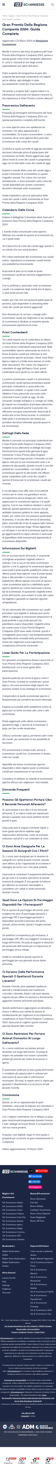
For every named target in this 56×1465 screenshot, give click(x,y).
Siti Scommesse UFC (11, 1236)
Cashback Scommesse (40, 1210)
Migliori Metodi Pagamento (41, 1259)
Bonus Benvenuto (38, 1199)
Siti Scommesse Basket (12, 1221)
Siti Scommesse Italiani (12, 1202)
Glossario (6, 1293)
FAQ (4, 1282)
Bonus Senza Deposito (40, 1213)
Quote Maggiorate (38, 1217)
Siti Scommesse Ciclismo (13, 1232)
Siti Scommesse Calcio (12, 1210)
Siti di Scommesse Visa (40, 1314)
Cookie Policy (40, 1332)
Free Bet (34, 1202)
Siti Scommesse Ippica (12, 1225)
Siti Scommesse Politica (13, 1214)
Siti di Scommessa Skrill (41, 1310)
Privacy (30, 1332)
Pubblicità (6, 1289)
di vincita (28, 1416)
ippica (11, 16)
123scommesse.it (6, 1338)
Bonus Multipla (36, 1206)
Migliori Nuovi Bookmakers (13, 1259)
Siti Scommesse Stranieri (13, 1239)
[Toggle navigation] (3, 4)
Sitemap (5, 1285)
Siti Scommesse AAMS (12, 1206)
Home (4, 16)
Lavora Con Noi (9, 1278)
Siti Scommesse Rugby (12, 1228)
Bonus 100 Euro (37, 1221)
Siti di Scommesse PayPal (42, 1292)
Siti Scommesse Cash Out (13, 1217)
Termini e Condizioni (18, 1332)
